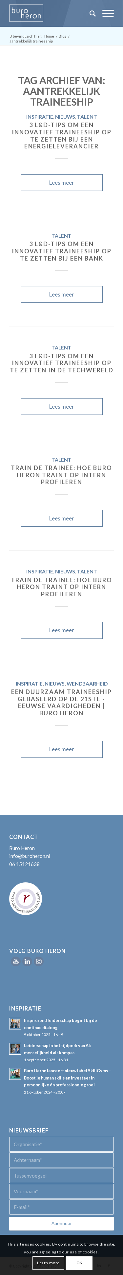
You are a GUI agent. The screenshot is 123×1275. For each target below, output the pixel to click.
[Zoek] (89, 13)
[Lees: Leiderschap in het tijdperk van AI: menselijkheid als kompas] (15, 1049)
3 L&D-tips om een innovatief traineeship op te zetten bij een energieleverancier (62, 135)
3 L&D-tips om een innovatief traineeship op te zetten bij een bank (62, 251)
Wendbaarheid (87, 684)
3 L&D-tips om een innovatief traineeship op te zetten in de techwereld (61, 363)
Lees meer (61, 182)
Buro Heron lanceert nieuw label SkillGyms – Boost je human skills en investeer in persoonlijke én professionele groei (67, 1077)
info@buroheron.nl (29, 856)
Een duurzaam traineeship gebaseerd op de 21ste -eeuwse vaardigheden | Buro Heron (61, 702)
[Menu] (105, 13)
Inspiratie (39, 117)
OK (79, 1262)
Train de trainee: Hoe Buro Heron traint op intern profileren (61, 474)
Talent (87, 117)
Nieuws (65, 117)
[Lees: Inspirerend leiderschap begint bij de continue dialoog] (15, 1023)
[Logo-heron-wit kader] (51, 13)
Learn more (48, 1262)
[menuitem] (89, 13)
